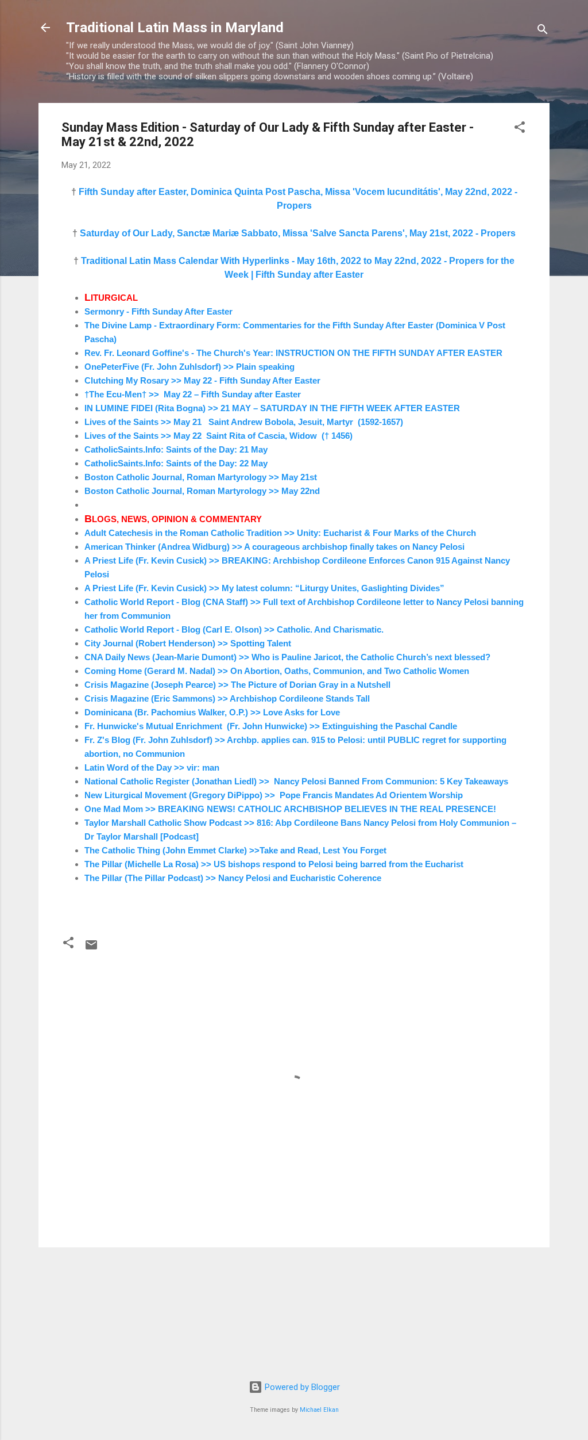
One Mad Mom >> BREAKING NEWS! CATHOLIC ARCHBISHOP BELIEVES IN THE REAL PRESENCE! (290, 809)
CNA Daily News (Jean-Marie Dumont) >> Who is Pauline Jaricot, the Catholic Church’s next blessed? (287, 657)
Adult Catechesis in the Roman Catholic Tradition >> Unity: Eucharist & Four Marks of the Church (280, 533)
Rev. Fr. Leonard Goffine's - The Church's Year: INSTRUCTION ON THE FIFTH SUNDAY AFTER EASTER (293, 353)
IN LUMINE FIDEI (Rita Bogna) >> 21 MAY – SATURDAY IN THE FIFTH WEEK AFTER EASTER (273, 408)
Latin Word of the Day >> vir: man (151, 767)
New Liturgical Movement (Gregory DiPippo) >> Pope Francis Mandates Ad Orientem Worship (273, 795)
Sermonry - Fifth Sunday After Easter (158, 311)
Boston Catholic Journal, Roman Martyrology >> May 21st (200, 477)
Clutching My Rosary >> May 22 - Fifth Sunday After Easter (202, 380)
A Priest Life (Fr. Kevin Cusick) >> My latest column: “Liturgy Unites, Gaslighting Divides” (264, 588)
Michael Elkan (319, 1410)
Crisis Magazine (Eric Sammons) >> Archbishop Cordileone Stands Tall (227, 698)
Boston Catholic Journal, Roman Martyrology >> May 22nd (202, 491)
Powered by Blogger (301, 1387)
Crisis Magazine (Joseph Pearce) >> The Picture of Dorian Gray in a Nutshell (237, 685)
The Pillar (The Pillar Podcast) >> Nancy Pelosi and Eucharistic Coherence (232, 878)
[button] (520, 129)
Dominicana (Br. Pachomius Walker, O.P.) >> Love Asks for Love (212, 712)
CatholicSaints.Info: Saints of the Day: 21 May (176, 449)
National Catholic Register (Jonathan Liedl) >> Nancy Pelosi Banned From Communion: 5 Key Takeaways (296, 781)
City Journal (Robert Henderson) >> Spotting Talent (187, 643)
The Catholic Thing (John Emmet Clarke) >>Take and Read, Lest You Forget (235, 850)
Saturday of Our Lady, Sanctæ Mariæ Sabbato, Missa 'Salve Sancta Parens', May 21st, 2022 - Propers (298, 233)
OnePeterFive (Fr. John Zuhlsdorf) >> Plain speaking (189, 367)
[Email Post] (91, 949)
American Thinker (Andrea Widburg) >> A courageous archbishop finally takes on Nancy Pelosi (274, 547)
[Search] (543, 31)
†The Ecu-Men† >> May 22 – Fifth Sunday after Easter (192, 394)
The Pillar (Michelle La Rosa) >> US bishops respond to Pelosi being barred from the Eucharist (273, 864)
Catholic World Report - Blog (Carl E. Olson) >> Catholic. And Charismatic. (234, 629)
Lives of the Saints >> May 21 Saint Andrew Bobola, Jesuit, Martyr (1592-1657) (243, 422)
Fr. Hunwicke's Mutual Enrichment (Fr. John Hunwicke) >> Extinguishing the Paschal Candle (270, 726)
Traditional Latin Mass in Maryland (175, 28)
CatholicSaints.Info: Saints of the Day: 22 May (176, 463)
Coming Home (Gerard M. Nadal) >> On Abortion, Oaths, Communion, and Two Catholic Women (276, 671)
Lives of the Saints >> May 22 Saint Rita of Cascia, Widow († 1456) (218, 436)
